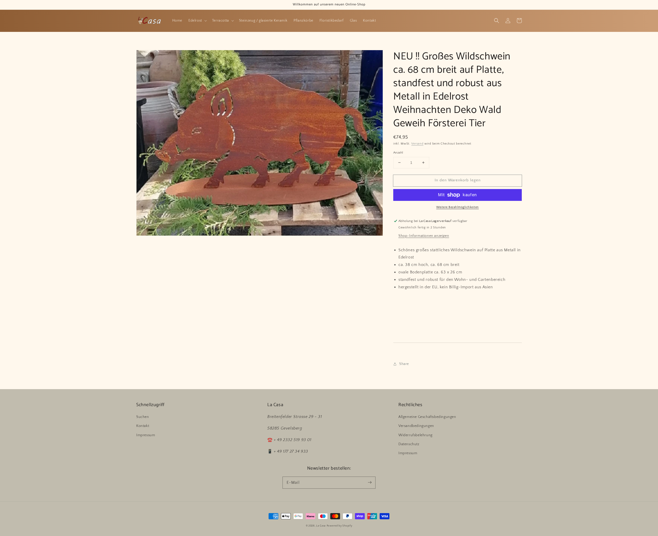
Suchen (142, 417)
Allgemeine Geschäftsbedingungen (427, 417)
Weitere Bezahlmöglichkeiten (457, 207)
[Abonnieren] (369, 482)
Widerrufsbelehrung (415, 435)
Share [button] (404, 364)
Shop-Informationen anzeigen (423, 236)
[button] (496, 20)
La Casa (321, 525)
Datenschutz (408, 444)
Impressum (145, 435)
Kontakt (142, 426)
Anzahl (398, 152)
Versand (417, 143)
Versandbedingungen (416, 426)
